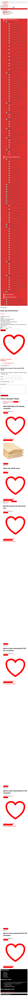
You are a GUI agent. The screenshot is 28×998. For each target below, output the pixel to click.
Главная (5, 972)
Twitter (6, 992)
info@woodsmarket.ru (10, 986)
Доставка (5, 1)
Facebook (3, 992)
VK (13, 992)
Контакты (5, 4)
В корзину (3, 330)
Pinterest (10, 992)
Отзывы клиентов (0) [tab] (8, 363)
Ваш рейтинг (4, 381)
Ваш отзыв (4, 384)
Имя (2, 376)
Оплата (5, 3)
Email (2, 379)
